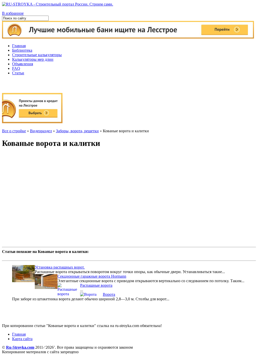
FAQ (16, 68)
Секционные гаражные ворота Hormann (91, 276)
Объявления (22, 64)
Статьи (18, 73)
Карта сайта (22, 339)
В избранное (13, 13)
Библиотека (22, 50)
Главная (19, 46)
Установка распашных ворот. (60, 267)
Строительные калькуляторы (37, 55)
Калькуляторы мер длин (32, 59)
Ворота (109, 294)
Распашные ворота (96, 285)
